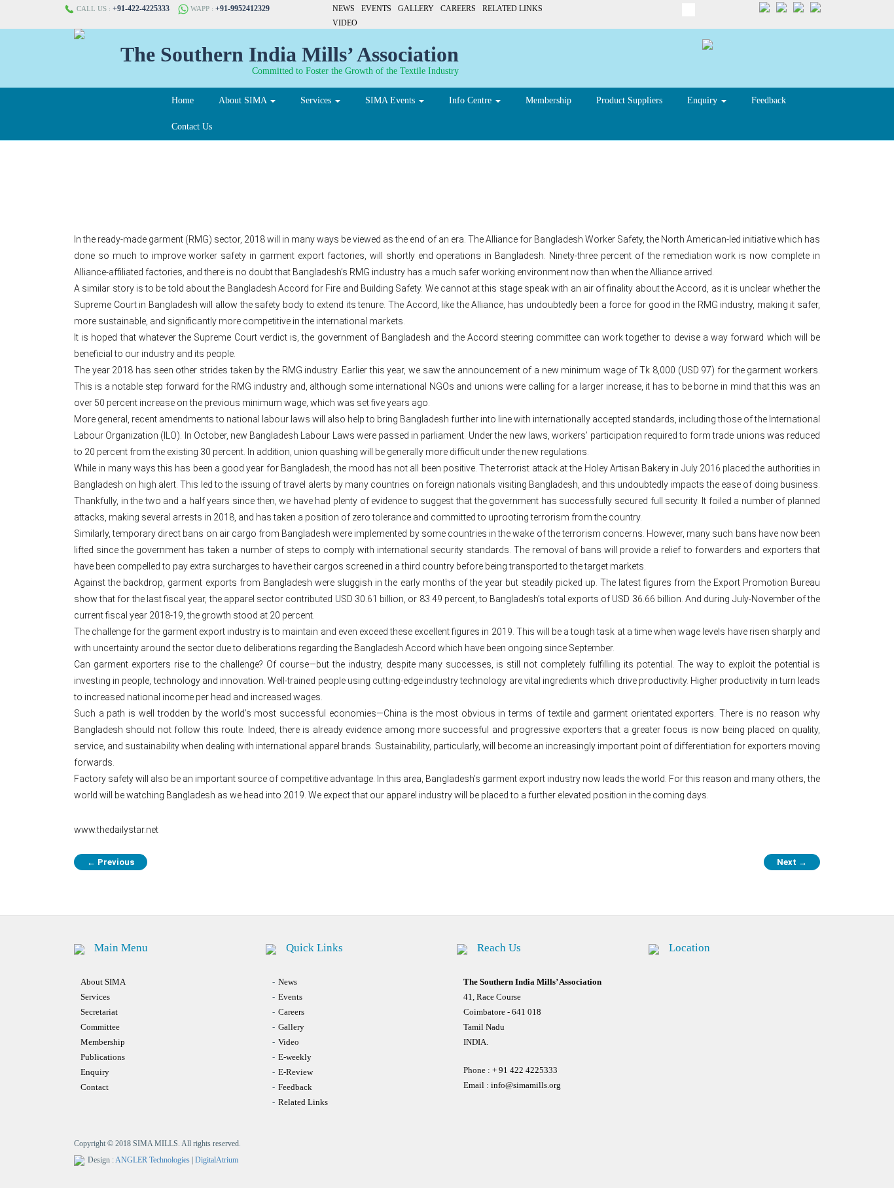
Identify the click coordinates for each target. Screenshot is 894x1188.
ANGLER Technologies (152, 1159)
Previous (110, 862)
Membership (548, 100)
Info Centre (471, 100)
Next (792, 862)
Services (317, 100)
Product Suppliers (629, 100)
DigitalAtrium (216, 1159)
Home (182, 100)
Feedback (768, 100)
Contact (94, 1087)
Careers (458, 8)
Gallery (416, 8)
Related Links (512, 8)
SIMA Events (391, 100)
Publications (102, 1057)
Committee (100, 1027)
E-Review (295, 1072)
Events (376, 8)
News (343, 8)
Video (344, 22)
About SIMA (244, 100)
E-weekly (295, 1057)
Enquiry (703, 100)
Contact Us (191, 126)
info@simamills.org (526, 1085)
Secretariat (99, 1012)
